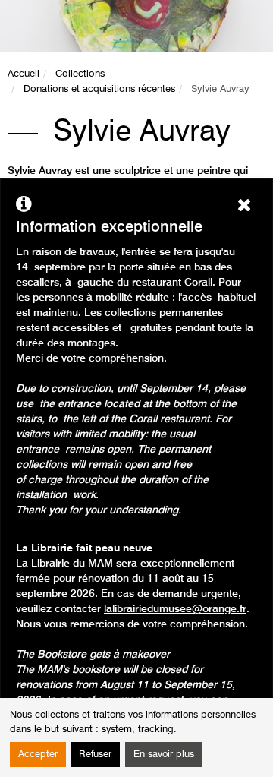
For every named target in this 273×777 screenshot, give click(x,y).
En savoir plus (163, 755)
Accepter (38, 755)
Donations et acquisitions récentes (99, 89)
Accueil (23, 74)
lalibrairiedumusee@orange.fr (175, 609)
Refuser (95, 755)
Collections (80, 74)
